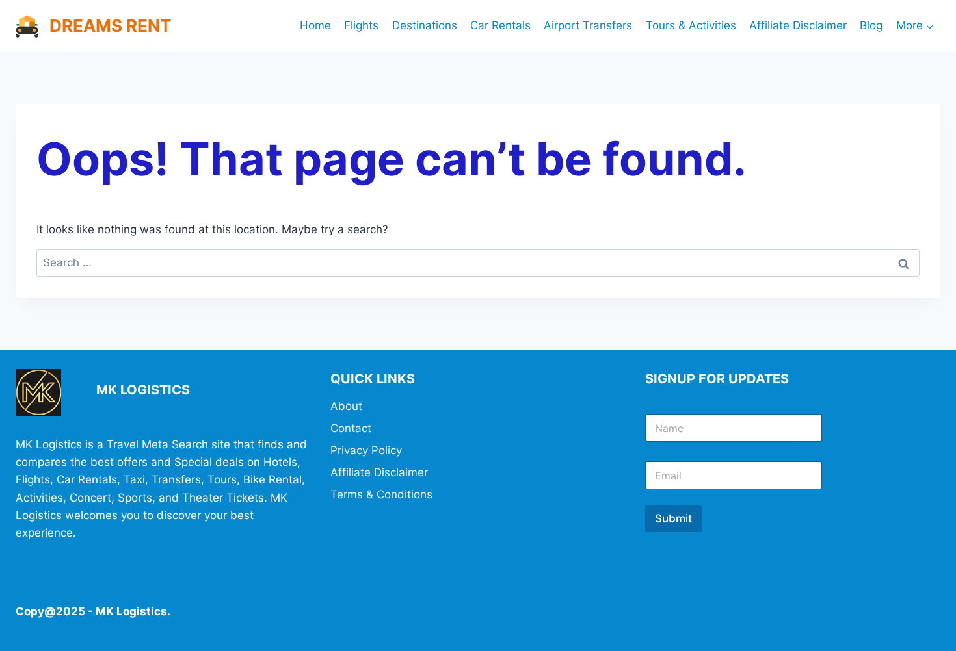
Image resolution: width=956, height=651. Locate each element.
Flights (361, 25)
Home (315, 25)
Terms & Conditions (381, 494)
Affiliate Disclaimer (798, 25)
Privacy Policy (366, 450)
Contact (350, 428)
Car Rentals (500, 25)
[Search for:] (478, 262)
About (346, 406)
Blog (871, 25)
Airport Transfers (588, 25)
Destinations (424, 25)
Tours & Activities (691, 25)
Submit (673, 518)
